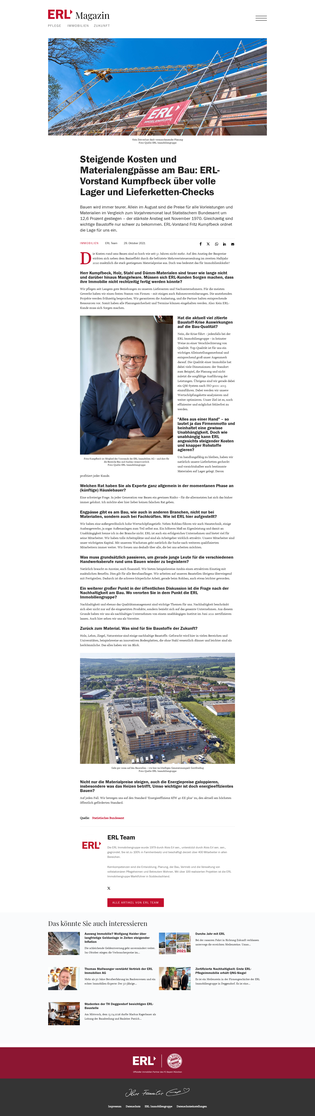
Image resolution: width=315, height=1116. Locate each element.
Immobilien (89, 243)
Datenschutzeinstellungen (192, 1106)
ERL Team (111, 243)
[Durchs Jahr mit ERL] (175, 954)
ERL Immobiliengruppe (158, 1106)
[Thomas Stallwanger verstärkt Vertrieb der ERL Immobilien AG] (64, 989)
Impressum (114, 1106)
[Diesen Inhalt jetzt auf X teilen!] (209, 243)
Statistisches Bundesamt (108, 818)
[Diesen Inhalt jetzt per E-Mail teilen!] (233, 243)
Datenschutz (133, 1106)
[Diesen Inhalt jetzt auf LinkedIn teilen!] (225, 243)
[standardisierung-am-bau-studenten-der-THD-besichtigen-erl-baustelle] (64, 1024)
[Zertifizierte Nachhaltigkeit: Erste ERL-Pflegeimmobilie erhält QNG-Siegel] (175, 989)
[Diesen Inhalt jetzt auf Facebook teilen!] (201, 243)
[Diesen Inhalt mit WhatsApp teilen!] (217, 243)
